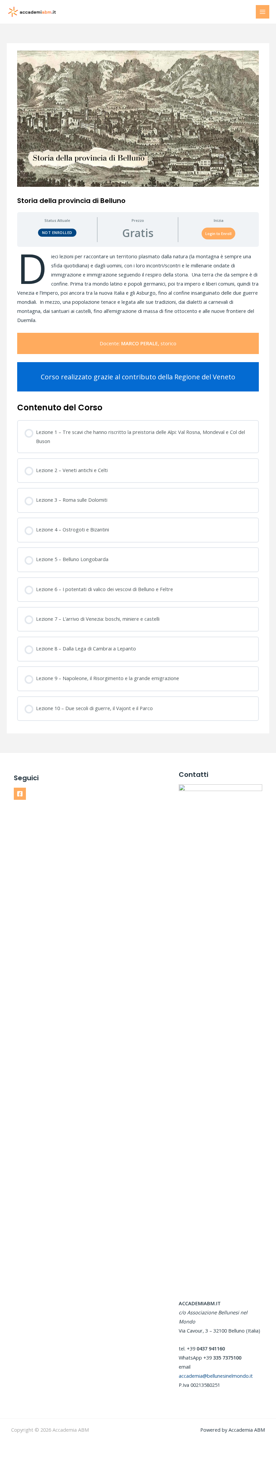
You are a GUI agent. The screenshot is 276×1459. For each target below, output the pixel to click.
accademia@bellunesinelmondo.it (216, 1375)
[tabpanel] (138, 321)
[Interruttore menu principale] (262, 12)
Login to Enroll (218, 233)
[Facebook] (20, 794)
